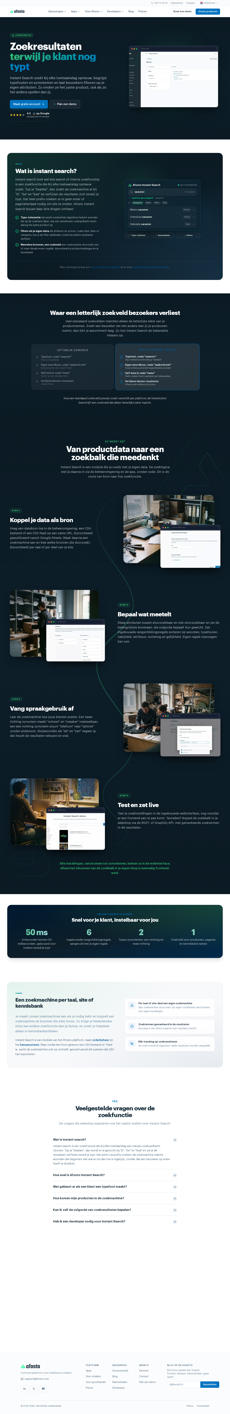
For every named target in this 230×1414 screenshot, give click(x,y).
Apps (74, 11)
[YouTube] (43, 1388)
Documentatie (120, 1371)
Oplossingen (55, 11)
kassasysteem (29, 1044)
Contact (144, 1376)
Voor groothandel (96, 1382)
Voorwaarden (203, 1406)
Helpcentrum (177, 3)
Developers (114, 11)
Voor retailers (93, 1376)
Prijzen (142, 11)
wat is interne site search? (105, 267)
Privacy (190, 1406)
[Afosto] (17, 12)
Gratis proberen (207, 11)
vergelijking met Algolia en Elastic (151, 267)
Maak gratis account (26, 104)
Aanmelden (210, 1384)
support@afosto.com (37, 1379)
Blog (131, 11)
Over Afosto (92, 11)
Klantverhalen (119, 1382)
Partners (144, 1371)
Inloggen (190, 3)
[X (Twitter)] (34, 1388)
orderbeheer (100, 1040)
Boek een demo (182, 11)
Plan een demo (67, 104)
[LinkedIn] (24, 1388)
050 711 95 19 (160, 3)
